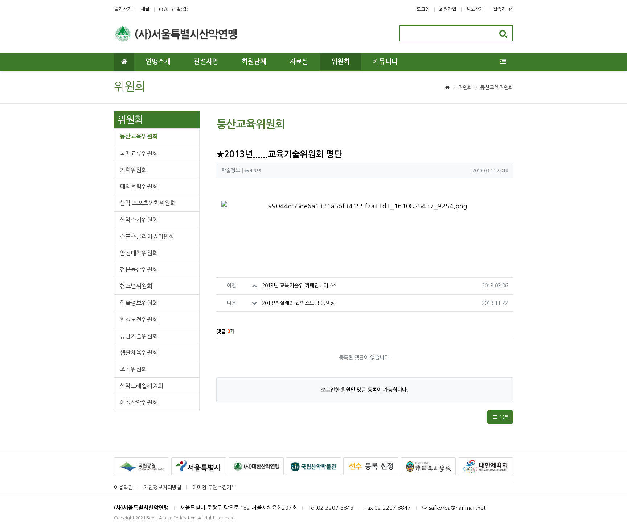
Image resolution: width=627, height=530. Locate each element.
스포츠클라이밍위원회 (147, 236)
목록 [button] (503, 416)
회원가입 (447, 9)
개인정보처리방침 (162, 487)
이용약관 (123, 487)
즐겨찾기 (122, 9)
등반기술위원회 (139, 336)
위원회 (465, 87)
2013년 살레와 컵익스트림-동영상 (298, 303)
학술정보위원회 (139, 303)
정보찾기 (474, 9)
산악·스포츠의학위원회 (148, 203)
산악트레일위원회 (141, 386)
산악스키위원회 (139, 220)
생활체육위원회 (139, 352)
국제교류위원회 (139, 153)
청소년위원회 (136, 286)
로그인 (423, 9)
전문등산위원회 (139, 269)
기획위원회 (133, 170)
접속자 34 (503, 9)
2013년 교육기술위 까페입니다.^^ (299, 285)
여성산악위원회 (139, 402)
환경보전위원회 (139, 319)
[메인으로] (124, 62)
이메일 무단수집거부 (214, 487)
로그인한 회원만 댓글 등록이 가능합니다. (364, 389)
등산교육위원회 (496, 87)
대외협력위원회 (139, 186)
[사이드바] (503, 62)
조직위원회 (133, 369)
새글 (145, 9)
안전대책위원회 (139, 253)
